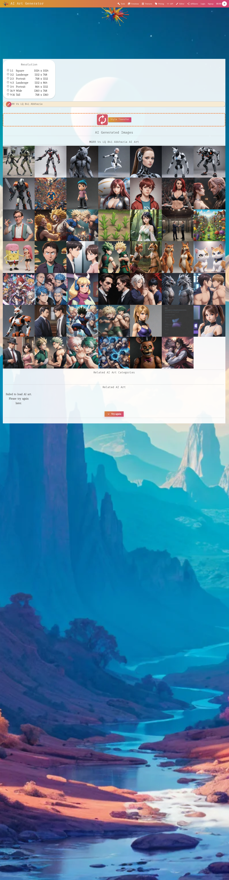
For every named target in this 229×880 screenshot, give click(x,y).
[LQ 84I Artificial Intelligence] (178, 162)
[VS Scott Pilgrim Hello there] (146, 193)
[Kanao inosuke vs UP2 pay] (209, 289)
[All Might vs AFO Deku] (82, 225)
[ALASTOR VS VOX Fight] (209, 193)
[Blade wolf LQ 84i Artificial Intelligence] (82, 162)
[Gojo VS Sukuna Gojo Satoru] (50, 289)
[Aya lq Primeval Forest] (146, 225)
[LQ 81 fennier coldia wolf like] (19, 321)
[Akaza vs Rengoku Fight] (50, 225)
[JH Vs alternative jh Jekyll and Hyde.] (114, 289)
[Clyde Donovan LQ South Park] (50, 257)
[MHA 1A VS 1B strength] (82, 321)
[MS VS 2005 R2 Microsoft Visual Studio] (146, 321)
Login (203, 4)
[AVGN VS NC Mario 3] (19, 225)
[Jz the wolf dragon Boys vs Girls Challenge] (178, 289)
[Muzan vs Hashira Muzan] (178, 353)
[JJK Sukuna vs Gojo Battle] (146, 289)
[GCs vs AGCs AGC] (209, 257)
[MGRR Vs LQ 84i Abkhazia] (19, 162)
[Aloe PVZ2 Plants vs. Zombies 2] (114, 225)
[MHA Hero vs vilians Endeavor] (114, 321)
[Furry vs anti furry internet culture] (178, 257)
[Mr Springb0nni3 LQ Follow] (146, 353)
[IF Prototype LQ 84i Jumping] (114, 162)
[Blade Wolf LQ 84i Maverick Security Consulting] (50, 162)
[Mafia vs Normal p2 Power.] (19, 353)
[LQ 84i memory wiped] (19, 193)
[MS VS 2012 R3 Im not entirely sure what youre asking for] (178, 321)
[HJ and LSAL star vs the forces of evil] (82, 289)
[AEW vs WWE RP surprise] (178, 193)
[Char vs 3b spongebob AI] (19, 257)
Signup (210, 4)
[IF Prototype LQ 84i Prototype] (146, 162)
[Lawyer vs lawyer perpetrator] (50, 321)
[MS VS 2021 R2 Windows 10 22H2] (209, 321)
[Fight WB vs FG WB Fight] (146, 257)
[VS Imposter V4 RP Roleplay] (114, 193)
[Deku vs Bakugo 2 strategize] (114, 257)
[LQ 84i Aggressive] (209, 162)
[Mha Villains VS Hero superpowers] (114, 353)
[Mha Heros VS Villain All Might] (50, 353)
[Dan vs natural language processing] (82, 257)
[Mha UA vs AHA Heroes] (82, 353)
